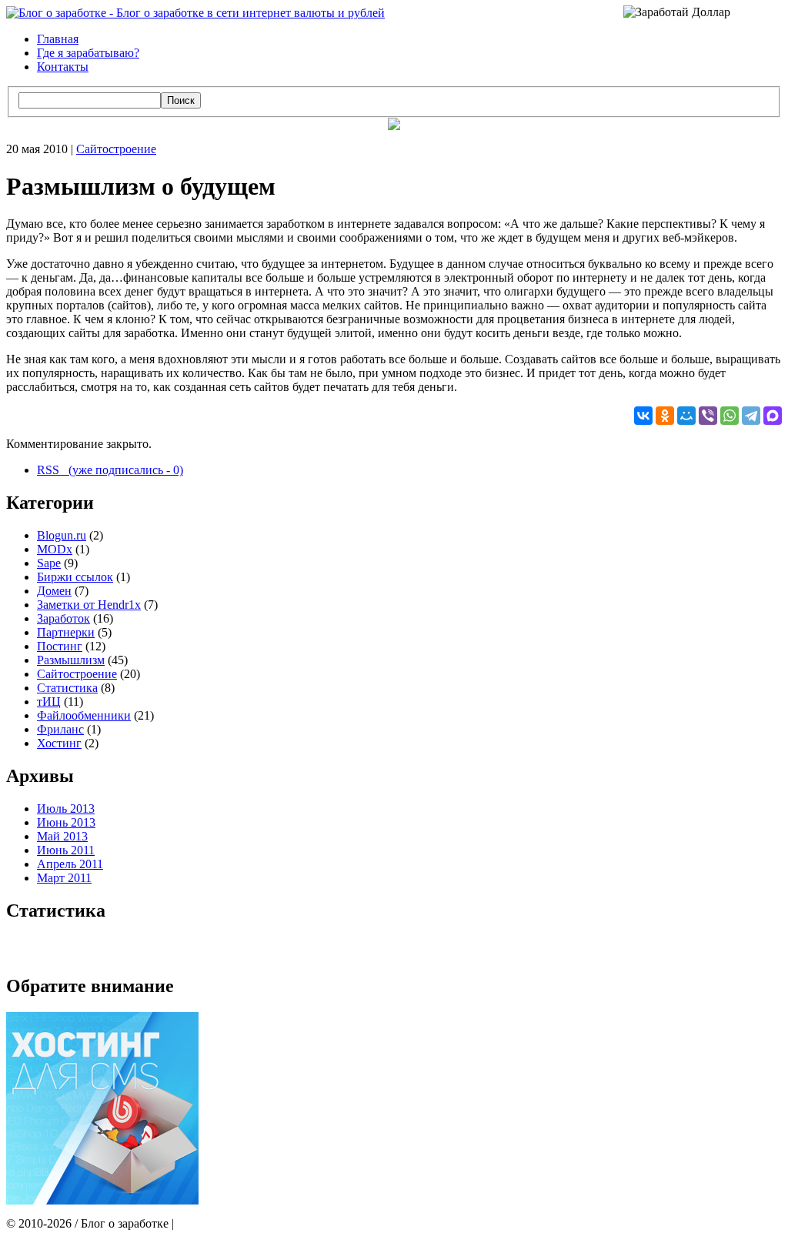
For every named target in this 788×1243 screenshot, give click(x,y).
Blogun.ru (61, 535)
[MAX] (772, 415)
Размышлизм (71, 660)
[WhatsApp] (729, 415)
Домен (54, 590)
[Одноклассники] (665, 415)
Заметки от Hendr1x (89, 604)
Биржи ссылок (75, 576)
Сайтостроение (116, 148)
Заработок (63, 618)
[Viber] (708, 415)
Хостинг (59, 743)
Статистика (67, 687)
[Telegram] (751, 415)
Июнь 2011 (66, 850)
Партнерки (66, 632)
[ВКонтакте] (643, 415)
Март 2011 (64, 877)
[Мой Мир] (686, 415)
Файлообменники (84, 715)
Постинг (59, 646)
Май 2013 (62, 836)
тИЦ (49, 701)
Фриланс (60, 729)
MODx (54, 549)
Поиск (181, 100)
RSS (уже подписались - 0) (110, 469)
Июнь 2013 (66, 822)
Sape (49, 563)
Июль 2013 (66, 808)
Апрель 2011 (70, 863)
